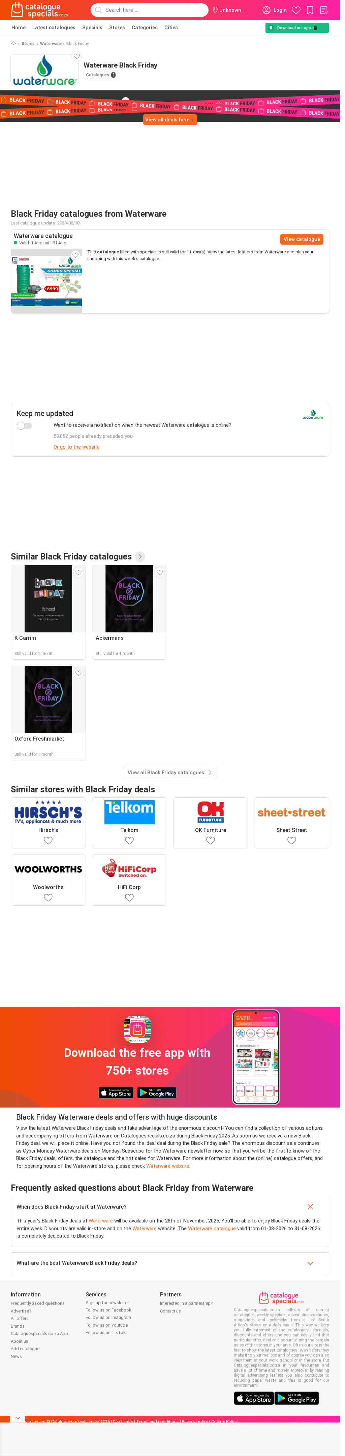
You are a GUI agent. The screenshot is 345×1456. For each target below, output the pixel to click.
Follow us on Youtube (107, 1325)
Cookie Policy (224, 1421)
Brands (18, 1326)
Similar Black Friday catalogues (71, 556)
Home (18, 28)
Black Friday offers (62, 101)
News (16, 1356)
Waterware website (167, 1166)
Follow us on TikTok (106, 1332)
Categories (145, 28)
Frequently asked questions (38, 1303)
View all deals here (167, 120)
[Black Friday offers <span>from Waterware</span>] (126, 101)
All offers (20, 1318)
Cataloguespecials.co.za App (39, 1333)
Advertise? (21, 1311)
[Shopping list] (323, 10)
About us (19, 1341)
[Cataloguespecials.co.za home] (39, 10)
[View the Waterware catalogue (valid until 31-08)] (46, 281)
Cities (171, 28)
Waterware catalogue (212, 1228)
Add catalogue (25, 1348)
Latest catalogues (53, 28)
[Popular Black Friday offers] (139, 556)
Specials (92, 28)
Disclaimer (123, 1421)
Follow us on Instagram (108, 1317)
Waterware (50, 43)
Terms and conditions (157, 1421)
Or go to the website (77, 447)
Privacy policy (195, 1421)
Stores (117, 28)
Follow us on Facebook (108, 1310)
